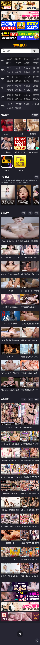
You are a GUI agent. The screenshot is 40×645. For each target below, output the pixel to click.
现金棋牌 (27, 63)
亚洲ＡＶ (10, 68)
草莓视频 (27, 104)
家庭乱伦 (18, 95)
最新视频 (5, 212)
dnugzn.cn (20, 45)
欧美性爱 (36, 77)
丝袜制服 (18, 72)
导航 (3, 105)
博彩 (3, 61)
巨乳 (30, 213)
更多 (36, 213)
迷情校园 (10, 99)
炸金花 (18, 63)
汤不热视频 (36, 104)
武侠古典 (36, 95)
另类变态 (36, 81)
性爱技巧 (36, 99)
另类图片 (36, 90)
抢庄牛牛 (36, 63)
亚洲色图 (18, 86)
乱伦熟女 (27, 81)
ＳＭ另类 (36, 72)
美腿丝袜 (10, 90)
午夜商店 (18, 104)
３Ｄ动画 (36, 68)
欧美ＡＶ (27, 68)
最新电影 (5, 399)
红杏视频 (10, 108)
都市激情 (10, 95)
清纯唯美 (18, 90)
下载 (36, 177)
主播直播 (27, 72)
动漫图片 (36, 86)
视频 (3, 69)
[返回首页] (37, 640)
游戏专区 (36, 59)
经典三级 (18, 81)
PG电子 (9, 59)
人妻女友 (27, 95)
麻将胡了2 (9, 63)
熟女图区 (27, 90)
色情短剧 (18, 108)
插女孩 (10, 104)
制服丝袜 (10, 81)
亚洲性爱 (10, 77)
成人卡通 (27, 77)
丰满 (23, 399)
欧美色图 (27, 86)
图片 (3, 87)
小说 (3, 96)
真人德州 (18, 59)
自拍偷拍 (18, 68)
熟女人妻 (10, 72)
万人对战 (27, 59)
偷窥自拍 (10, 86)
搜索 (35, 51)
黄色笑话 (27, 99)
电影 (3, 78)
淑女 (30, 399)
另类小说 (18, 99)
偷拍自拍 (18, 77)
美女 (23, 213)
